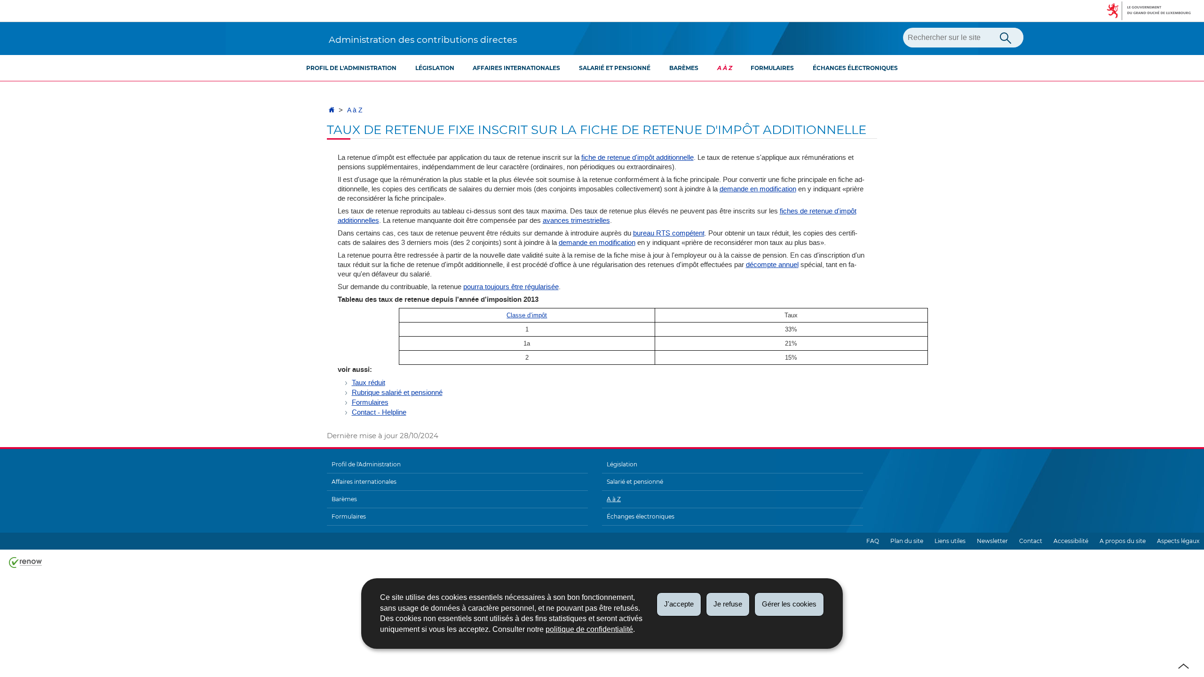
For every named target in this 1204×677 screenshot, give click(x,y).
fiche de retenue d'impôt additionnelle (637, 157)
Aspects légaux (1178, 540)
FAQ (872, 540)
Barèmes (683, 67)
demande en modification (758, 189)
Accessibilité (1071, 540)
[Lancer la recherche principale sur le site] (1005, 37)
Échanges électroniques (855, 67)
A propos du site (1123, 540)
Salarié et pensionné (614, 67)
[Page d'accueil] (331, 110)
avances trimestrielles (576, 220)
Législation (434, 67)
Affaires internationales (516, 67)
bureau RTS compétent (669, 233)
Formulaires (772, 67)
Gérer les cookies (789, 604)
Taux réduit (368, 382)
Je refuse (727, 604)
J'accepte (679, 604)
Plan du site (906, 540)
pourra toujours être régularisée (511, 286)
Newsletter (992, 540)
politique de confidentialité (589, 629)
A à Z (724, 67)
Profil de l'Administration (351, 67)
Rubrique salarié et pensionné (397, 392)
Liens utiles (950, 540)
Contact (1030, 540)
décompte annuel (772, 264)
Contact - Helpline (379, 412)
